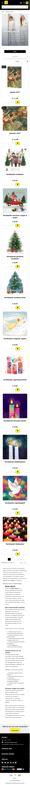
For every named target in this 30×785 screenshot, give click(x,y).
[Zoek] (26, 7)
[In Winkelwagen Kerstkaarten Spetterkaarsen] (18, 471)
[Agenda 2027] (15, 77)
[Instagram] (5, 762)
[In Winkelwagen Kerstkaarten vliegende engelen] (18, 348)
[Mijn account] (21, 3)
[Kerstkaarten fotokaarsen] (15, 529)
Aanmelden (15, 730)
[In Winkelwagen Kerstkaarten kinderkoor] (18, 184)
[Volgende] (23, 559)
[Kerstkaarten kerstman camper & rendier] (15, 201)
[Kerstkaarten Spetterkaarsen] (15, 447)
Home (3, 11)
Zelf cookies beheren (14, 780)
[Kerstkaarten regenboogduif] (15, 488)
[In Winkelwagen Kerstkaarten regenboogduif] (18, 513)
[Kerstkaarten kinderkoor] (15, 160)
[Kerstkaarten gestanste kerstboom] (15, 242)
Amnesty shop (7, 748)
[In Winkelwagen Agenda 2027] (18, 102)
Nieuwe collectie (10, 11)
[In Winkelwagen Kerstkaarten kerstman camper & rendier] (18, 225)
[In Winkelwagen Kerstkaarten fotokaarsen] (18, 554)
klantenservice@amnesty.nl (10, 742)
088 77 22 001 (7, 740)
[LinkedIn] (8, 762)
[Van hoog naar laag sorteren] (27, 61)
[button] (15, 51)
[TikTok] (13, 762)
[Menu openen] (3, 2)
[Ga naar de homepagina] (6, 2)
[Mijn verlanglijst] (24, 3)
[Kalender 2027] (15, 119)
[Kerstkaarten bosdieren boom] (15, 283)
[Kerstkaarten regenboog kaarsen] (15, 365)
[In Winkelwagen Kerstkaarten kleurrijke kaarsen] (18, 430)
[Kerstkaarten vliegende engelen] (15, 324)
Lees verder (6, 43)
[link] (6, 559)
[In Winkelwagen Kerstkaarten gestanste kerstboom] (18, 266)
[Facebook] (2, 762)
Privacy (13, 777)
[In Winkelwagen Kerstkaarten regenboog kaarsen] (18, 389)
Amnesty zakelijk (8, 753)
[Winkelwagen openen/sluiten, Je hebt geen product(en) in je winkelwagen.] (27, 3)
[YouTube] (10, 762)
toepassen (15, 56)
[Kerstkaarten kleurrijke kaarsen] (15, 406)
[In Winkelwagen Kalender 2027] (18, 143)
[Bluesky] (15, 762)
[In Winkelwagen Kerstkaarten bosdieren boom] (18, 307)
